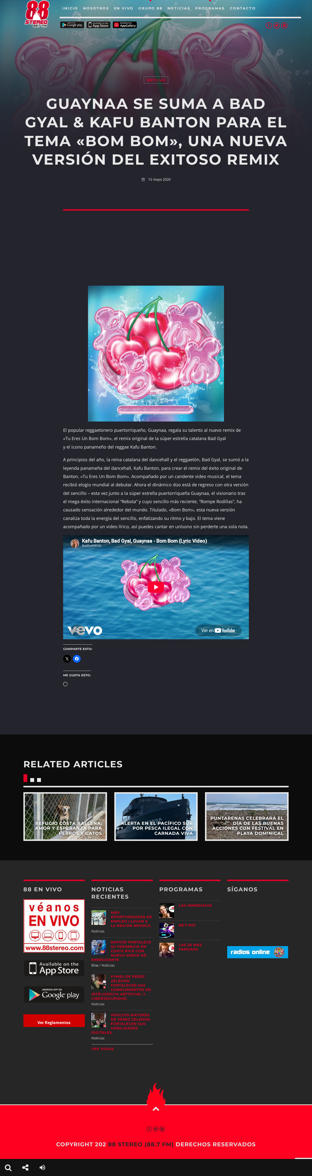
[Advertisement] (156, 46)
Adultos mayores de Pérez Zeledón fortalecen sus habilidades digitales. (120, 1024)
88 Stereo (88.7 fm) (141, 1144)
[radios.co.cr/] (257, 957)
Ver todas (102, 1049)
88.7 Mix (187, 925)
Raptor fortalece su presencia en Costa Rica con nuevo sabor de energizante (121, 951)
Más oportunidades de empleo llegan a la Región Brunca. (131, 919)
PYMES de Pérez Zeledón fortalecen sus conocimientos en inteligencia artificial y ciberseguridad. (121, 987)
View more (65, 816)
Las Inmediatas (195, 905)
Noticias (156, 80)
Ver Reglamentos (54, 1022)
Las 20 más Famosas (190, 947)
